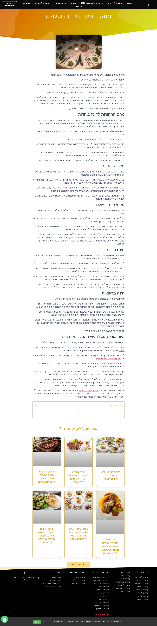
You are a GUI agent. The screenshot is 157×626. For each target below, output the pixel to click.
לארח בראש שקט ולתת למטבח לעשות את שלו (110, 475)
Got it (37, 622)
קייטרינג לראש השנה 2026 (92, 3)
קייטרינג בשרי (60, 3)
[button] (36, 406)
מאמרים (26, 3)
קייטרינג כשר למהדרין (88, 390)
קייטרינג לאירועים (115, 3)
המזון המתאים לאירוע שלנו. (108, 358)
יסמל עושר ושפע (65, 187)
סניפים (73, 3)
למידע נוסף (47, 621)
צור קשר (78, 6)
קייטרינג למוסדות (42, 3)
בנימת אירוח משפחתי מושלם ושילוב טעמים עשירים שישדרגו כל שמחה (46, 535)
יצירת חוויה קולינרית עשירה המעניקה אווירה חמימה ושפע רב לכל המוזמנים (110, 546)
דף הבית (130, 3)
